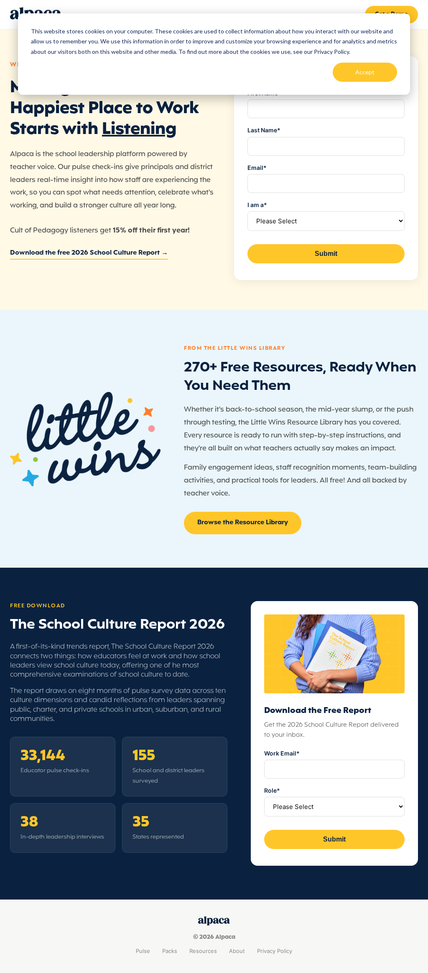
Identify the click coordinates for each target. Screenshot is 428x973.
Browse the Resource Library (242, 523)
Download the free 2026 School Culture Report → (89, 253)
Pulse (143, 951)
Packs (169, 951)
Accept (364, 72)
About (237, 951)
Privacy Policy (274, 951)
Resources (203, 951)
